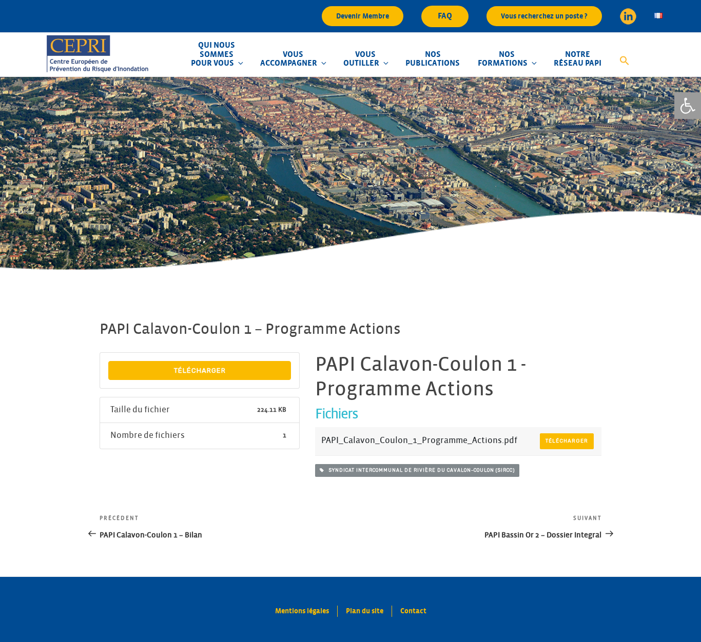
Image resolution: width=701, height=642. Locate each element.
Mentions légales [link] (302, 611)
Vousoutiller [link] (361, 59)
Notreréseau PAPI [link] (577, 59)
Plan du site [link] (364, 611)
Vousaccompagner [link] (288, 59)
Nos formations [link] (503, 59)
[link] (687, 105)
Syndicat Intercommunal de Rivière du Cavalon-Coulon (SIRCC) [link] (419, 470)
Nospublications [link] (432, 59)
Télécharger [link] (200, 370)
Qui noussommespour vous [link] (213, 54)
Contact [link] (413, 611)
